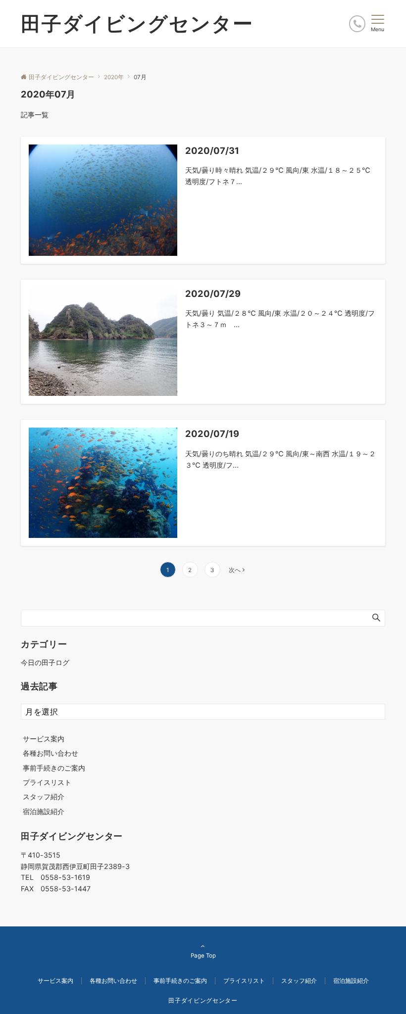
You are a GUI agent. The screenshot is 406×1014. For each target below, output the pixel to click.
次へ (235, 570)
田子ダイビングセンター (137, 23)
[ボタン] (357, 23)
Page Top (203, 955)
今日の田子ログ (45, 662)
